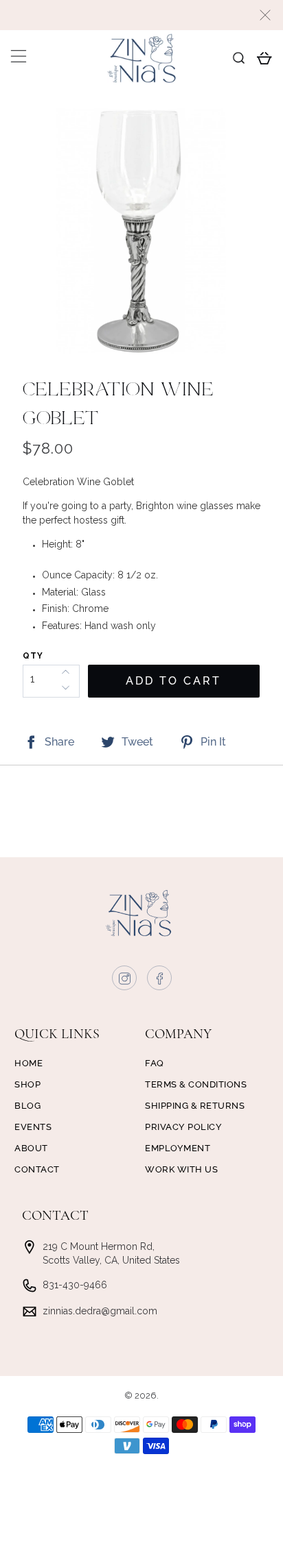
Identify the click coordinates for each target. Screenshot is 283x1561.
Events (33, 1127)
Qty (33, 656)
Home (28, 1063)
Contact (37, 1169)
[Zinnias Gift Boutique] (141, 58)
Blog (27, 1106)
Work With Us (181, 1169)
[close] (265, 15)
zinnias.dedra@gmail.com (100, 1310)
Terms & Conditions (196, 1084)
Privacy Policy (183, 1127)
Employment (177, 1148)
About (31, 1148)
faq (154, 1063)
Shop (27, 1084)
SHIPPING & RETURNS (195, 1106)
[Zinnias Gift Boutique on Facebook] (160, 981)
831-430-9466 (75, 1284)
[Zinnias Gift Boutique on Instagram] (125, 981)
